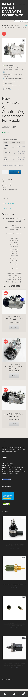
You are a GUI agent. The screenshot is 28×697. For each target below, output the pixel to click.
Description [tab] (5, 198)
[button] (23, 40)
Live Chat (12, 90)
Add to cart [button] (14, 327)
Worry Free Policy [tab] (7, 208)
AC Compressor (12, 189)
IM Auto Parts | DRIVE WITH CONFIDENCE (12, 9)
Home (5, 25)
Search (14, 694)
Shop (8, 25)
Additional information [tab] (8, 203)
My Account (4, 694)
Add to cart (14, 172)
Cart (22, 692)
